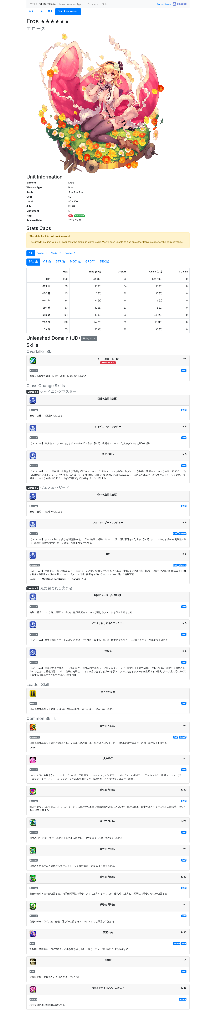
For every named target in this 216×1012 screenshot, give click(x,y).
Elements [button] (92, 4)
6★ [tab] (31, 253)
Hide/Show (89, 338)
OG (70, 216)
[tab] (31, 11)
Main (62, 4)
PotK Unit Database (42, 4)
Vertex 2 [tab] (56, 253)
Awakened (79, 216)
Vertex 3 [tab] (70, 253)
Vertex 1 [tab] (42, 253)
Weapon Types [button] (75, 4)
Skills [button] (104, 4)
